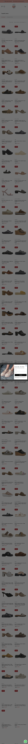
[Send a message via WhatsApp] (25, 741)
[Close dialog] (26, 365)
